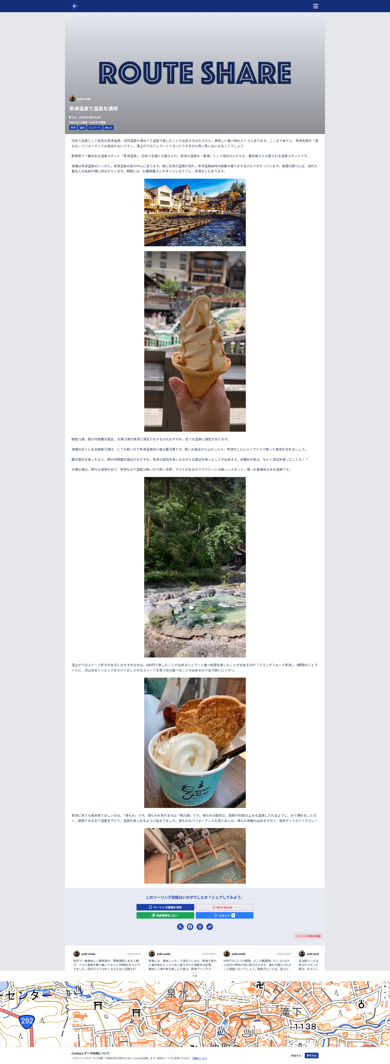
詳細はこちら (200, 1058)
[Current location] (385, 1006)
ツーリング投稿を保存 (167, 907)
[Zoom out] (385, 992)
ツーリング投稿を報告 (308, 936)
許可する (311, 1055)
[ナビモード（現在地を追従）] (385, 1014)
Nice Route (226, 907)
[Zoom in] (385, 986)
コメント (226, 915)
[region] (195, 1022)
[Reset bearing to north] (385, 998)
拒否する (296, 1055)
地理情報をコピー (167, 915)
